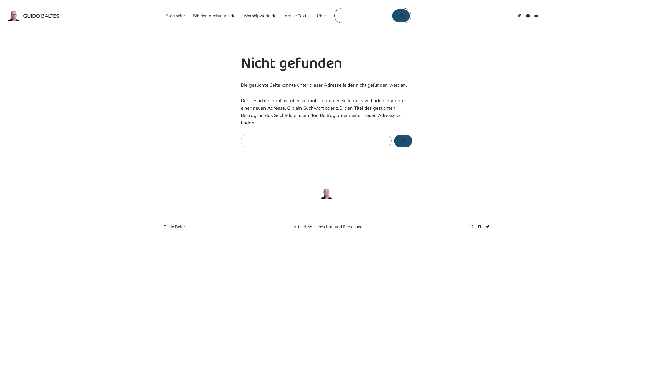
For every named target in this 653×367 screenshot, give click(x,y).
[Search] (403, 141)
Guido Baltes (41, 15)
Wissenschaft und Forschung (335, 226)
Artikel (299, 226)
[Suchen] (401, 15)
